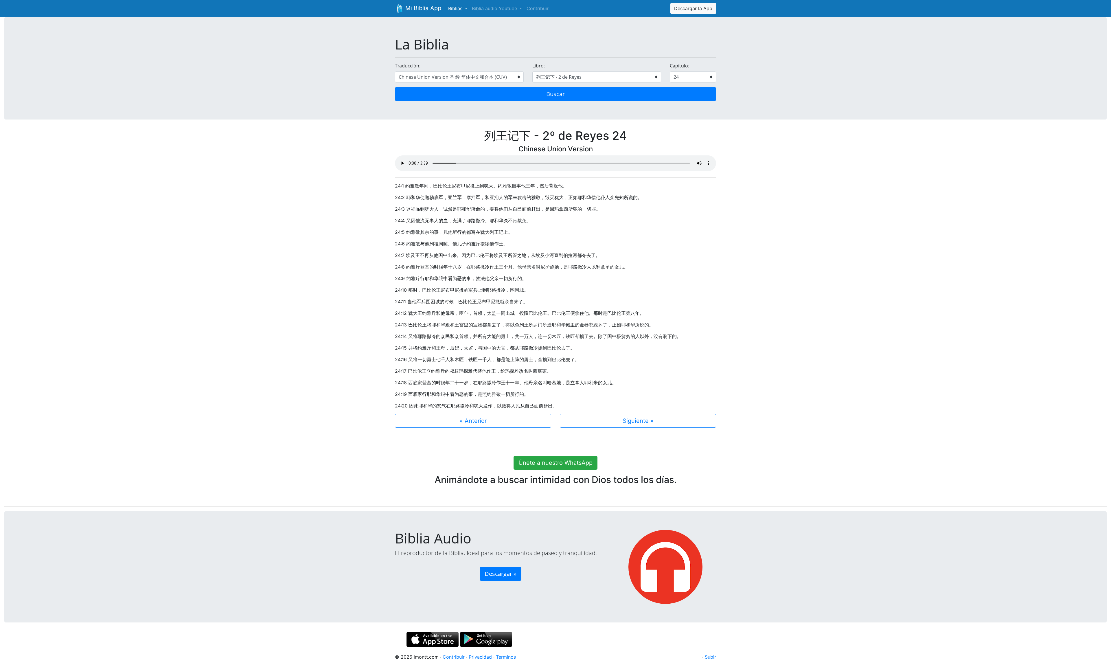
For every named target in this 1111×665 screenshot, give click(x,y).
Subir (710, 657)
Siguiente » (638, 420)
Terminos (506, 657)
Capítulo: (679, 66)
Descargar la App (693, 8)
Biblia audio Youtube (495, 8)
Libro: (538, 66)
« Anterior (473, 420)
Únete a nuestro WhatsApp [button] (555, 462)
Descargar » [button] (500, 574)
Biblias (456, 8)
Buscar (555, 94)
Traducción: (407, 66)
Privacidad (480, 657)
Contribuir (538, 8)
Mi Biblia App (422, 8)
